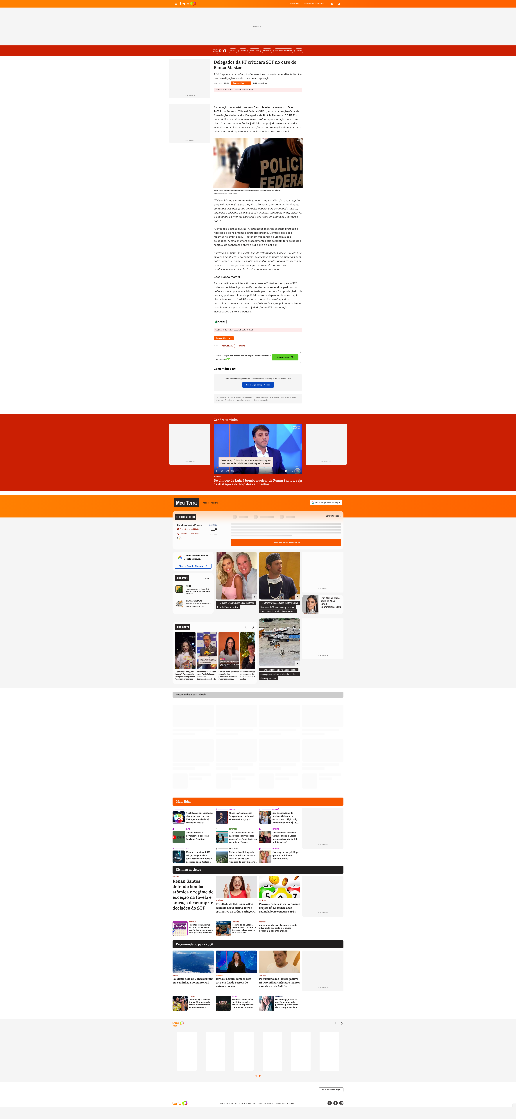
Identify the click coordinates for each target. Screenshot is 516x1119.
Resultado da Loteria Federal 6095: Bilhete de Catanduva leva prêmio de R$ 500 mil (244, 929)
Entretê (275, 809)
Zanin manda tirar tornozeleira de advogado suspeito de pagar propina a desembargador (278, 928)
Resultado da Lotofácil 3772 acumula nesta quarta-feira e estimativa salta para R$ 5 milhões (201, 929)
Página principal (188, 4)
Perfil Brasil (227, 346)
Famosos (232, 809)
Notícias (241, 346)
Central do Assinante (314, 4)
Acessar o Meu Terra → (212, 502)
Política (176, 877)
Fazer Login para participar (258, 385)
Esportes (233, 829)
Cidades (192, 997)
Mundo (175, 975)
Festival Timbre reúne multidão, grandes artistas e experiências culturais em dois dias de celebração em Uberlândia (244, 1003)
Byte (188, 829)
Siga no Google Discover (191, 566)
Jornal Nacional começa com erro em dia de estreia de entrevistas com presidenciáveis (233, 982)
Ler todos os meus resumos (286, 542)
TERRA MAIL (294, 4)
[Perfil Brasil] (220, 322)
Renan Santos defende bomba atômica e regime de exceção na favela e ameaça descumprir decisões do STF (193, 894)
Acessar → (207, 578)
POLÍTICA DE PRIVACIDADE (282, 1103)
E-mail (332, 4)
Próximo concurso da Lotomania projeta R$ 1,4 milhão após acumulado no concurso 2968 (279, 907)
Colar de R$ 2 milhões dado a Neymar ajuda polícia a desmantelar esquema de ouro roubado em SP (199, 1003)
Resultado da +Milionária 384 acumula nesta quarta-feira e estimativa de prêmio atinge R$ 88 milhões (236, 907)
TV (186, 809)
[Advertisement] (322, 928)
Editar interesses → (333, 515)
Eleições (219, 975)
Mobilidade (233, 849)
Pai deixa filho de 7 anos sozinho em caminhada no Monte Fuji (193, 980)
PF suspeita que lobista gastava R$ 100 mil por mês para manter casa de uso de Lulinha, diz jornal (279, 982)
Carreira (279, 997)
